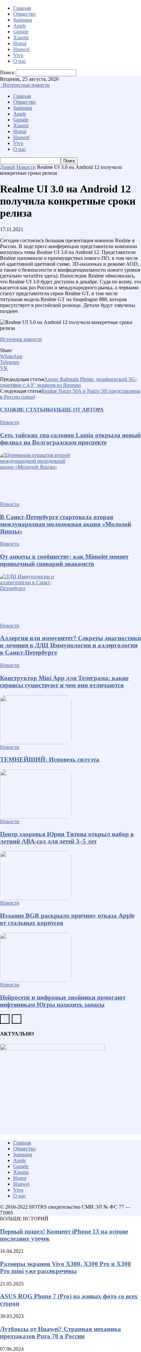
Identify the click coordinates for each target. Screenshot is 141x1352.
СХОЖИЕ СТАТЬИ (24, 409)
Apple (19, 25)
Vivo (18, 55)
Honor (20, 43)
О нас (19, 61)
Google (21, 31)
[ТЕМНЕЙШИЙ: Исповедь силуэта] (70, 719)
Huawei (21, 49)
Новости (26, 167)
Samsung (22, 20)
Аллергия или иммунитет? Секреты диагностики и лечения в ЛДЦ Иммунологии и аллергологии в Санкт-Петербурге (70, 645)
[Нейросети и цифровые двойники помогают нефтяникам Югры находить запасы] (70, 957)
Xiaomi (21, 37)
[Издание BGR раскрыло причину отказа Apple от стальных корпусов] (70, 875)
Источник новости (21, 339)
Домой (7, 167)
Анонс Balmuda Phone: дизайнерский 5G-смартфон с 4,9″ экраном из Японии (68, 382)
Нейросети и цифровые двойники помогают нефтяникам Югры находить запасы (63, 1001)
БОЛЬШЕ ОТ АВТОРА (76, 409)
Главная (22, 8)
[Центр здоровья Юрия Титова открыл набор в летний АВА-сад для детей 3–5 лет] (70, 794)
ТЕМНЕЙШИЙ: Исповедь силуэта (49, 759)
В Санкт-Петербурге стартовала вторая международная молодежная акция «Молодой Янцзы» (65, 524)
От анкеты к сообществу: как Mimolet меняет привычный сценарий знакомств (64, 560)
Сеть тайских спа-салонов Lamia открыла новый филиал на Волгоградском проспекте (70, 439)
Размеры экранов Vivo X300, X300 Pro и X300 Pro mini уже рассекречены (65, 1267)
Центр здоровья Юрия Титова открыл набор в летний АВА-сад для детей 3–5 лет (67, 838)
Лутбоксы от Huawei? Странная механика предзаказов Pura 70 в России (60, 1332)
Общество (24, 14)
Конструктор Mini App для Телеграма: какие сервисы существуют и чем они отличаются (64, 682)
